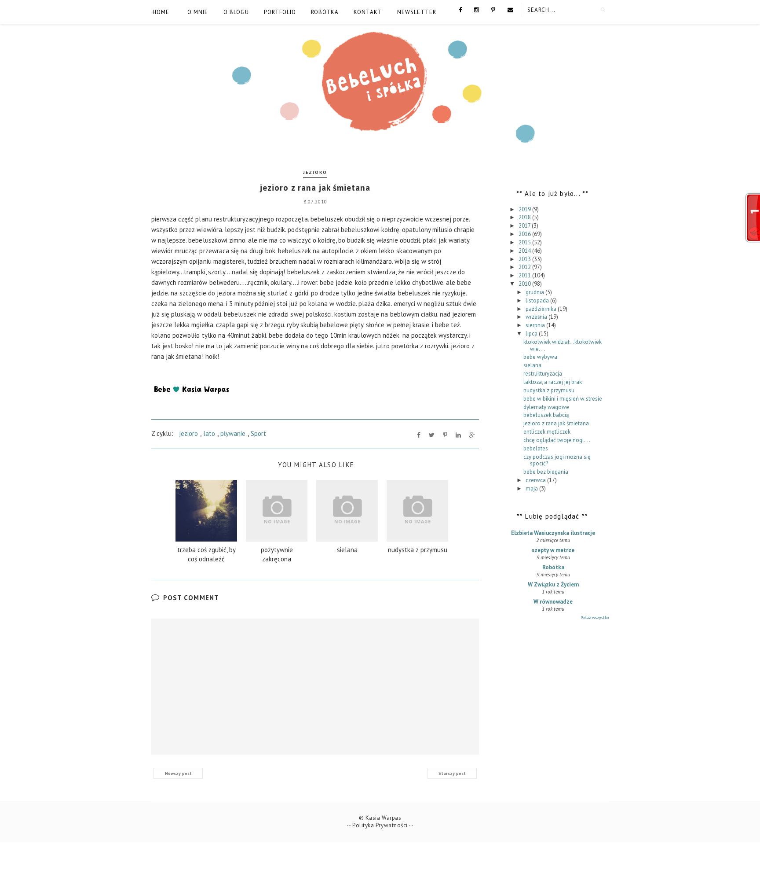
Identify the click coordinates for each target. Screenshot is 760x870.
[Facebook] (460, 9)
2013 (525, 259)
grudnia (535, 292)
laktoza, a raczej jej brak (552, 382)
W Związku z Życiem (553, 584)
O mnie (197, 12)
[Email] (510, 9)
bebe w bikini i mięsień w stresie (562, 398)
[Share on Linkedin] (458, 435)
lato (209, 433)
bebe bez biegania (545, 472)
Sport (258, 433)
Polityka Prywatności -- (382, 825)
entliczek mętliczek (546, 431)
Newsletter (416, 12)
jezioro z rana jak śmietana (556, 423)
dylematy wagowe (546, 407)
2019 (525, 209)
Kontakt (368, 12)
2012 (525, 267)
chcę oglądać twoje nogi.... (556, 440)
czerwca (536, 480)
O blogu (236, 12)
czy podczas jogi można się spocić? (557, 460)
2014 (525, 250)
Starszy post (452, 773)
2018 (525, 217)
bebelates (535, 448)
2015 (525, 242)
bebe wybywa (540, 357)
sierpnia (536, 325)
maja (532, 488)
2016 (525, 234)
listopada (538, 300)
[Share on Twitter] (431, 435)
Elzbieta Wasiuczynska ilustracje (553, 533)
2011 (525, 275)
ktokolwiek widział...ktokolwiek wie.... (562, 345)
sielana (532, 365)
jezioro (315, 172)
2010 (525, 284)
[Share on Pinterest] (445, 435)
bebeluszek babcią (546, 415)
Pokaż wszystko (595, 617)
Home (161, 12)
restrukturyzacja (542, 373)
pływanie (232, 433)
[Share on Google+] (472, 435)
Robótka (325, 12)
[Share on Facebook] (418, 435)
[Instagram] (476, 9)
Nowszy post (178, 773)
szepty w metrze (553, 550)
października (542, 309)
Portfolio (280, 12)
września (537, 317)
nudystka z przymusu (548, 390)
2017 (525, 225)
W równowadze (553, 601)
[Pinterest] (493, 9)
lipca (532, 333)
